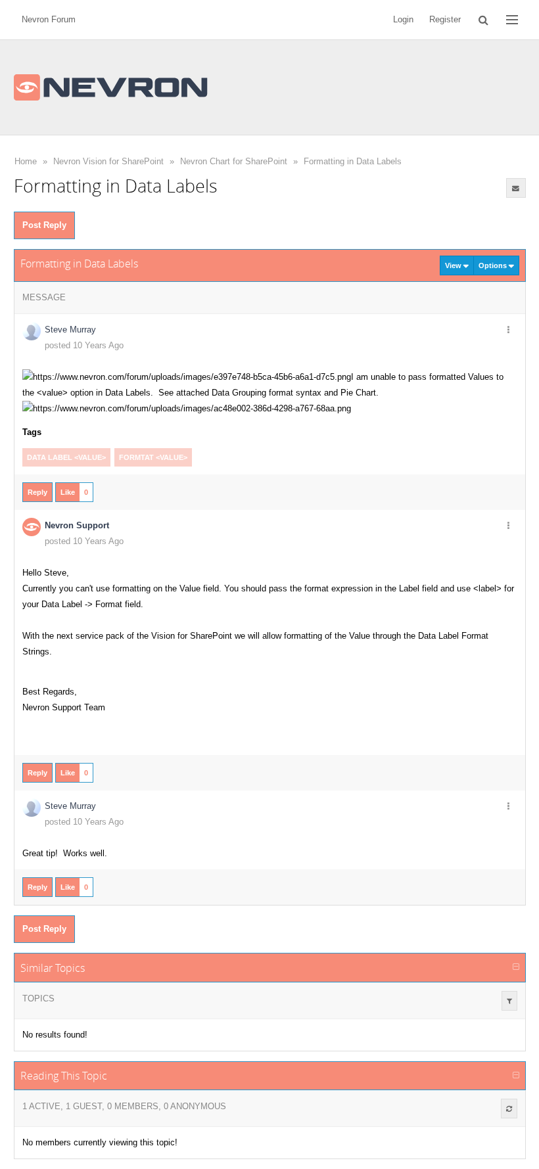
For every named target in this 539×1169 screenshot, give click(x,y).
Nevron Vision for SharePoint (108, 161)
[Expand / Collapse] (516, 967)
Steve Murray (70, 329)
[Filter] (509, 1001)
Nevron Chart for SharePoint (233, 161)
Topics (38, 998)
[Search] (483, 19)
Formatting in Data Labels (353, 161)
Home (25, 161)
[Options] (508, 330)
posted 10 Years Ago (84, 345)
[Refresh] (509, 1108)
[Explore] (512, 19)
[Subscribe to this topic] (516, 188)
